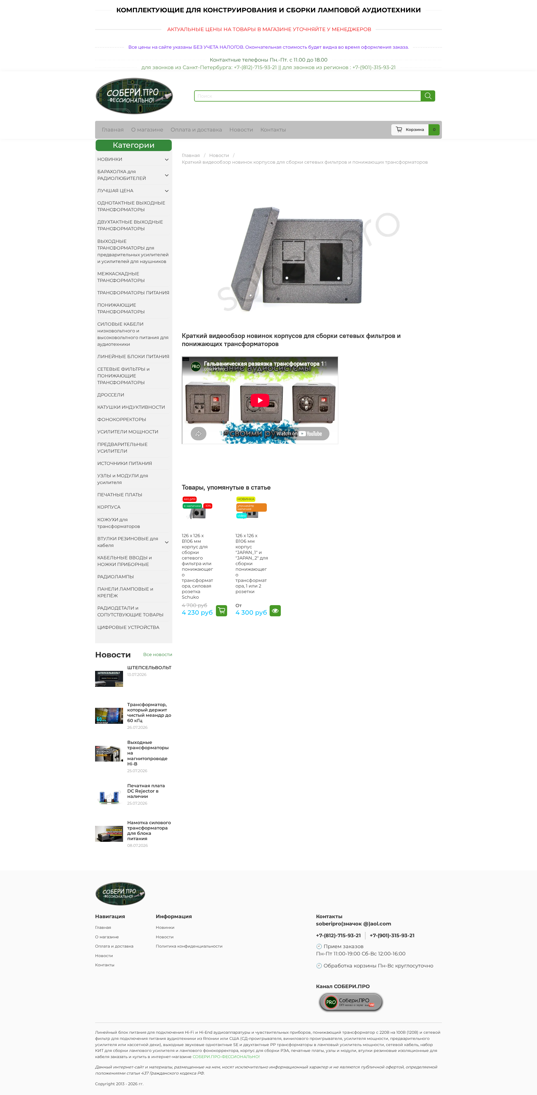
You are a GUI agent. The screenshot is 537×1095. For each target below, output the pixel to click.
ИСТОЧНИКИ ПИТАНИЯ (124, 463)
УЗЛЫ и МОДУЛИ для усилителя (122, 479)
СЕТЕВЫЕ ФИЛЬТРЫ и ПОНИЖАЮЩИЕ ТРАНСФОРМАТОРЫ (123, 375)
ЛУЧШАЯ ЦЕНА (115, 190)
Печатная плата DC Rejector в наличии (146, 791)
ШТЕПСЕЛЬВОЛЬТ (149, 667)
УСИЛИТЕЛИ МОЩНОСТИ (127, 431)
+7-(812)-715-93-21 (338, 935)
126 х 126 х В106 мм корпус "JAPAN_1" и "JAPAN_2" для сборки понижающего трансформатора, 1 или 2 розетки (251, 563)
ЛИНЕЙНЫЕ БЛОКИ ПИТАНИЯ (133, 356)
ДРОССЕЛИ (110, 395)
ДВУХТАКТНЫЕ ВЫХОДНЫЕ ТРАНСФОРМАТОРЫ (130, 225)
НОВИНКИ (109, 159)
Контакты (273, 129)
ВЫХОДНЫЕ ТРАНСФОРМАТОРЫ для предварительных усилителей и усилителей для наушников (133, 251)
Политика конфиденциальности (189, 946)
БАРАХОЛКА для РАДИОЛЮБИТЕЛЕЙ (121, 175)
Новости (241, 129)
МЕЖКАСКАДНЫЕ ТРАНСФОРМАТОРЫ (121, 277)
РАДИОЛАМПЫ (115, 576)
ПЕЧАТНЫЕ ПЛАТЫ (119, 494)
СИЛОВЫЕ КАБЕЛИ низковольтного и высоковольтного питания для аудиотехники (133, 334)
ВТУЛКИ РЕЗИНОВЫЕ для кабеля (127, 542)
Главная (113, 129)
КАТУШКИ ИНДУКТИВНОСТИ (131, 407)
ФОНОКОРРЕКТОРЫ (121, 419)
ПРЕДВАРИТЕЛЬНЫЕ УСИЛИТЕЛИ (122, 448)
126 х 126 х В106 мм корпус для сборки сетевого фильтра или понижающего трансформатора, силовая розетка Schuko (197, 566)
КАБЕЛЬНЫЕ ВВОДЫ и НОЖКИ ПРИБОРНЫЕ (124, 561)
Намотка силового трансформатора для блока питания (149, 831)
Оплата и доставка (196, 129)
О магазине (147, 129)
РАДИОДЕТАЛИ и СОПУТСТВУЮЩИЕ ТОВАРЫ (130, 611)
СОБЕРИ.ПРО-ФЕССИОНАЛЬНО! (227, 1056)
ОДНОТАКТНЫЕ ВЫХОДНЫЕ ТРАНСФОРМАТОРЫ (131, 206)
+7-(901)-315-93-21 (392, 935)
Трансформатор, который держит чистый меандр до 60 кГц (149, 712)
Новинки (165, 927)
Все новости (157, 654)
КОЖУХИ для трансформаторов (118, 523)
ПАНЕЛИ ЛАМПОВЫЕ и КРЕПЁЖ (125, 592)
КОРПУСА (109, 507)
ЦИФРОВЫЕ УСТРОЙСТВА (128, 627)
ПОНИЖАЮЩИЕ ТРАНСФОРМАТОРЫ (121, 308)
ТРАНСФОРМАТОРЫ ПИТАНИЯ (133, 292)
